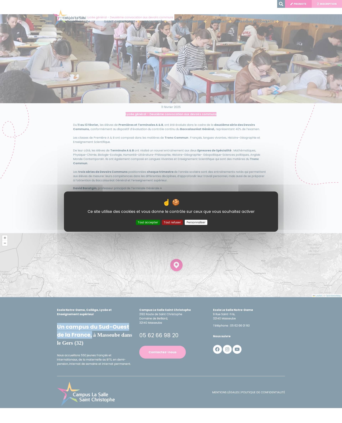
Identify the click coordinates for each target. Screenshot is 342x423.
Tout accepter (148, 222)
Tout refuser (172, 222)
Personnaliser (196, 222)
